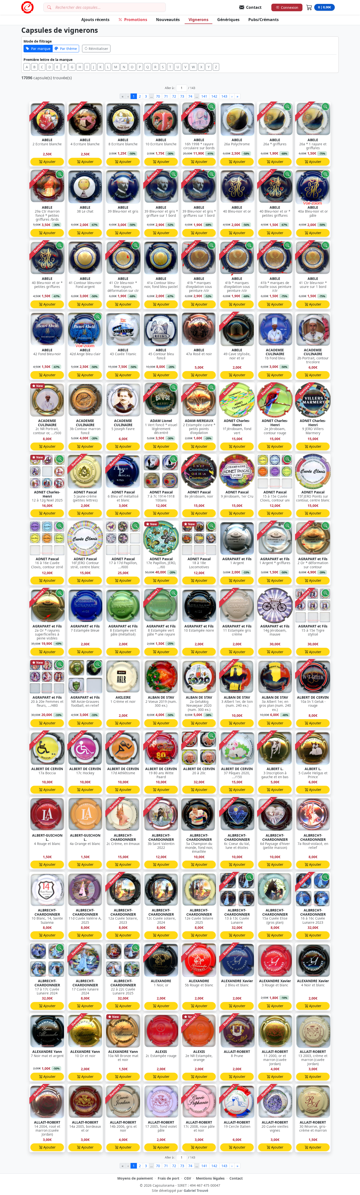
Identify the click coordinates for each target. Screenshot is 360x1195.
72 (174, 96)
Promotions (135, 19)
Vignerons (198, 19)
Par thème (68, 48)
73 (182, 96)
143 (224, 96)
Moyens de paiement (135, 1178)
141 (204, 96)
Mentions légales (210, 1178)
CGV (187, 1178)
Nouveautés (168, 19)
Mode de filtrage (38, 41)
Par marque (40, 48)
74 (190, 96)
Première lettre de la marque (48, 59)
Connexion (289, 7)
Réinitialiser (98, 48)
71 (166, 96)
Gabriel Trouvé (196, 1190)
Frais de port (168, 1178)
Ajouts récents (95, 19)
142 (214, 96)
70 (158, 96)
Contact (236, 1178)
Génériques (228, 19)
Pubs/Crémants (263, 19)
